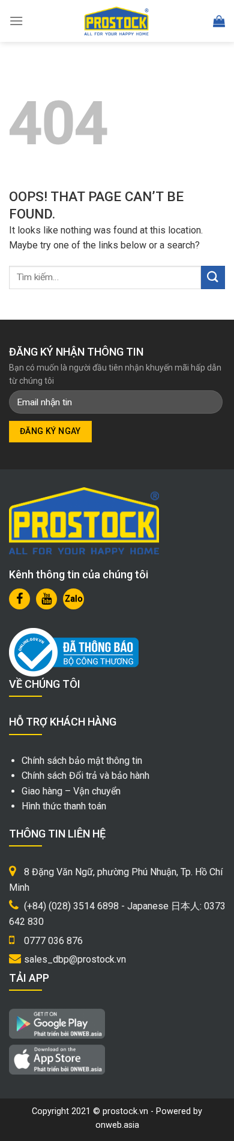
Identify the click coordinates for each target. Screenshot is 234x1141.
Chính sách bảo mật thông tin (82, 760)
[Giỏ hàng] (219, 21)
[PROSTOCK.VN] (116, 21)
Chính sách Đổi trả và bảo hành (85, 775)
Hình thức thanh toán (64, 806)
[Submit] (213, 277)
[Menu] (16, 20)
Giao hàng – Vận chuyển (71, 791)
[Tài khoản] (192, 21)
